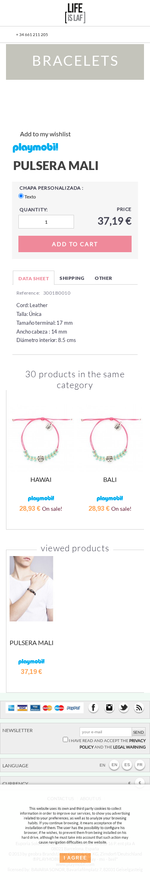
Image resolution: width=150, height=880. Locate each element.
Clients (119, 14)
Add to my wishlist (45, 134)
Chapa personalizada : (52, 188)
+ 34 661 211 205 (32, 34)
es (127, 765)
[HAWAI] (41, 438)
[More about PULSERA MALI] (31, 588)
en (114, 765)
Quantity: (34, 209)
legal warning (129, 746)
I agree (75, 858)
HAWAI (41, 479)
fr (139, 765)
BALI (110, 479)
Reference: (28, 293)
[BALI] (110, 438)
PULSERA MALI (32, 642)
